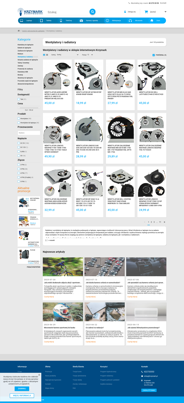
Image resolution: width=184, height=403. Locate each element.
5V (23, 156)
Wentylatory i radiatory (25, 57)
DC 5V (24, 143)
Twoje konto (77, 371)
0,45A (23, 151)
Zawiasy (20, 66)
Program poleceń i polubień (109, 380)
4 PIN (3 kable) (26, 177)
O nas (20, 371)
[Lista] (47, 55)
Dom (158, 20)
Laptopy (29, 20)
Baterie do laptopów (24, 48)
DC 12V (24, 147)
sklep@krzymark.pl (151, 376)
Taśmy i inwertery (23, 63)
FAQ (74, 388)
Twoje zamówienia (79, 376)
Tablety (48, 20)
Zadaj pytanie (149, 390)
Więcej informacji (22, 395)
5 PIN (23, 181)
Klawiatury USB (23, 72)
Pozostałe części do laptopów (28, 81)
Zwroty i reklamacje (80, 384)
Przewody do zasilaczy (25, 69)
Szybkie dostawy (106, 384)
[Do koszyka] (68, 107)
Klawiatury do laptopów (25, 45)
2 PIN (23, 165)
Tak (23, 99)
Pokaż (84, 55)
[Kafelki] (44, 55)
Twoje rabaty (77, 380)
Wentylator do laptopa (29, 123)
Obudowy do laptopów (25, 78)
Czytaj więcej (49, 297)
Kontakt (48, 384)
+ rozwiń (51, 240)
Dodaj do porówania (55, 107)
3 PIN (24, 169)
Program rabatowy (106, 376)
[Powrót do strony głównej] (19, 31)
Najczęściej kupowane (53, 380)
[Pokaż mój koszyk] (147, 12)
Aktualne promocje (24, 189)
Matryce (20, 54)
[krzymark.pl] (30, 12)
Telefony (69, 20)
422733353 (149, 372)
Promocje (48, 371)
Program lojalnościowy (108, 371)
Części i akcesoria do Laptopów (33, 31)
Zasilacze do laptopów (25, 51)
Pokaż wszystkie (33, 267)
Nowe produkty (50, 376)
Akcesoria (138, 20)
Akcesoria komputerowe (26, 84)
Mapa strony (49, 388)
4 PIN (24, 173)
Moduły (20, 75)
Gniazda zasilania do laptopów (28, 60)
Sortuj (53, 55)
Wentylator (25, 118)
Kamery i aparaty (92, 20)
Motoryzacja (116, 20)
